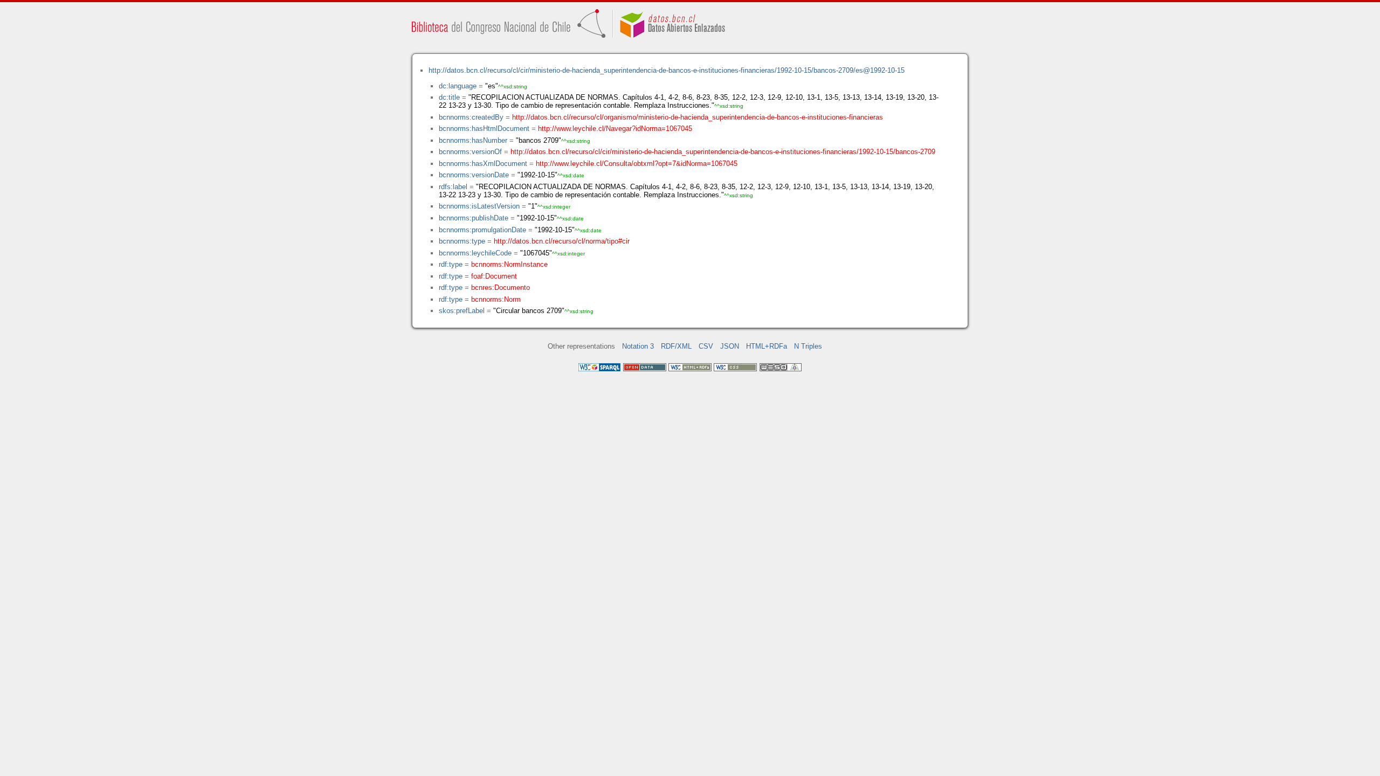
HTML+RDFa (766, 346)
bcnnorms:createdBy (471, 117)
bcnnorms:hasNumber (473, 140)
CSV (706, 346)
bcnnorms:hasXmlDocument (483, 164)
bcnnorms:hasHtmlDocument (484, 128)
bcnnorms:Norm (496, 299)
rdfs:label (453, 187)
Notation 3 (638, 346)
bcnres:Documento (500, 287)
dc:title (449, 97)
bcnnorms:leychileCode (475, 253)
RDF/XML (676, 346)
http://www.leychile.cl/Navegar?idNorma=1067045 (615, 128)
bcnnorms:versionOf (470, 152)
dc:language (458, 86)
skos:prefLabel (462, 311)
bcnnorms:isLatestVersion (479, 206)
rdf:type (451, 264)
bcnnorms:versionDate (474, 175)
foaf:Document (494, 276)
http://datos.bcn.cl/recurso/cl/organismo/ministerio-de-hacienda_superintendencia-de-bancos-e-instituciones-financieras (697, 117)
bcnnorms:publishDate (473, 218)
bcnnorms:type (462, 241)
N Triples (808, 346)
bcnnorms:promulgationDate (482, 230)
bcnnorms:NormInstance (509, 264)
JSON (729, 346)
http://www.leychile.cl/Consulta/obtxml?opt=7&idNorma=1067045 (636, 164)
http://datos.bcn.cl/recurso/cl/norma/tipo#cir (562, 241)
